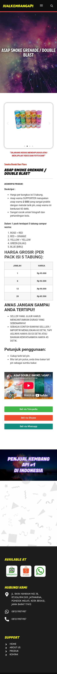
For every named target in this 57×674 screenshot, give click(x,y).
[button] (41, 5)
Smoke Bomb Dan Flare (15, 164)
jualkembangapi (18, 6)
